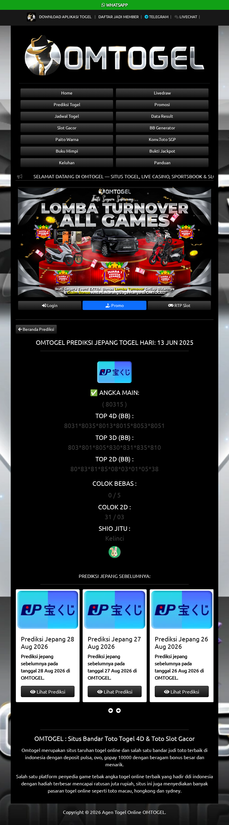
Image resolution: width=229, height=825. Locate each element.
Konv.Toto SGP (162, 139)
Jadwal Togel (67, 116)
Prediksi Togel (67, 104)
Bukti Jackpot (162, 150)
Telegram (158, 16)
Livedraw (162, 92)
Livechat (188, 16)
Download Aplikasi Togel (65, 16)
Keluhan (67, 162)
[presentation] (110, 710)
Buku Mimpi (67, 150)
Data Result (162, 116)
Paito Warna (66, 139)
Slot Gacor (66, 127)
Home (66, 92)
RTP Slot (182, 305)
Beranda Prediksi (38, 329)
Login (52, 305)
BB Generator (162, 127)
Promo (117, 305)
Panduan (162, 162)
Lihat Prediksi (50, 691)
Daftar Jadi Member (118, 16)
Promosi (162, 104)
